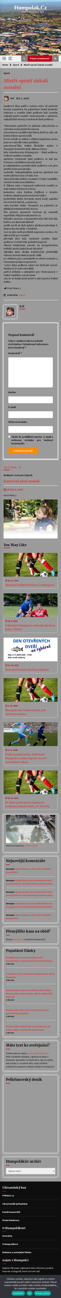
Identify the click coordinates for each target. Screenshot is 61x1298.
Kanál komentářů (11, 1212)
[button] (24, 58)
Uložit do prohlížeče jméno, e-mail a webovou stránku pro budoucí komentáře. (32, 440)
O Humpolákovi (10, 1244)
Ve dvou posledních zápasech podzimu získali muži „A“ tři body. (27, 804)
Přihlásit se (8, 1195)
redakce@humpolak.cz (38, 1053)
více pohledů (32, 845)
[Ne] (57, 1286)
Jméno (12, 392)
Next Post (10, 467)
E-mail (12, 407)
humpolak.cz (30, 7)
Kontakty (7, 1235)
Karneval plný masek (22, 481)
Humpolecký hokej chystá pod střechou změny (25, 712)
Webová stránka (17, 422)
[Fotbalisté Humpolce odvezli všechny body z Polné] (31, 605)
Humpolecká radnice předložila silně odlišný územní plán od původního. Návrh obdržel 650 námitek (29, 993)
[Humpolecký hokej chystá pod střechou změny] (31, 690)
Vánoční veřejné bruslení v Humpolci (30, 585)
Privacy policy (42, 1293)
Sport (7, 73)
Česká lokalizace (10, 1220)
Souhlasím (18, 1293)
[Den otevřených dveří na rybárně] (31, 649)
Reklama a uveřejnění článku (16, 1252)
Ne (29, 1293)
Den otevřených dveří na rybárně (27, 669)
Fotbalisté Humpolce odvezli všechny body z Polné (30, 627)
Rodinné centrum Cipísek (18, 475)
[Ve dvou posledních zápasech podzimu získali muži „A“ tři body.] (31, 782)
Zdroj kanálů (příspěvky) (14, 1203)
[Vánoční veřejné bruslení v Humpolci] (31, 565)
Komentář (15, 353)
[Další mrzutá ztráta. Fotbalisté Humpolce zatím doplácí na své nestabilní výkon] (31, 734)
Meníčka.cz (18, 939)
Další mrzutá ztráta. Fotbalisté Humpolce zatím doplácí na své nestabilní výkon (26, 758)
